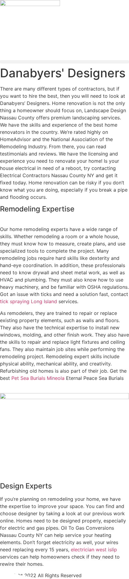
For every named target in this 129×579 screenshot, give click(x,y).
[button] (64, 61)
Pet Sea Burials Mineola (37, 378)
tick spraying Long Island (28, 301)
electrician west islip (94, 550)
